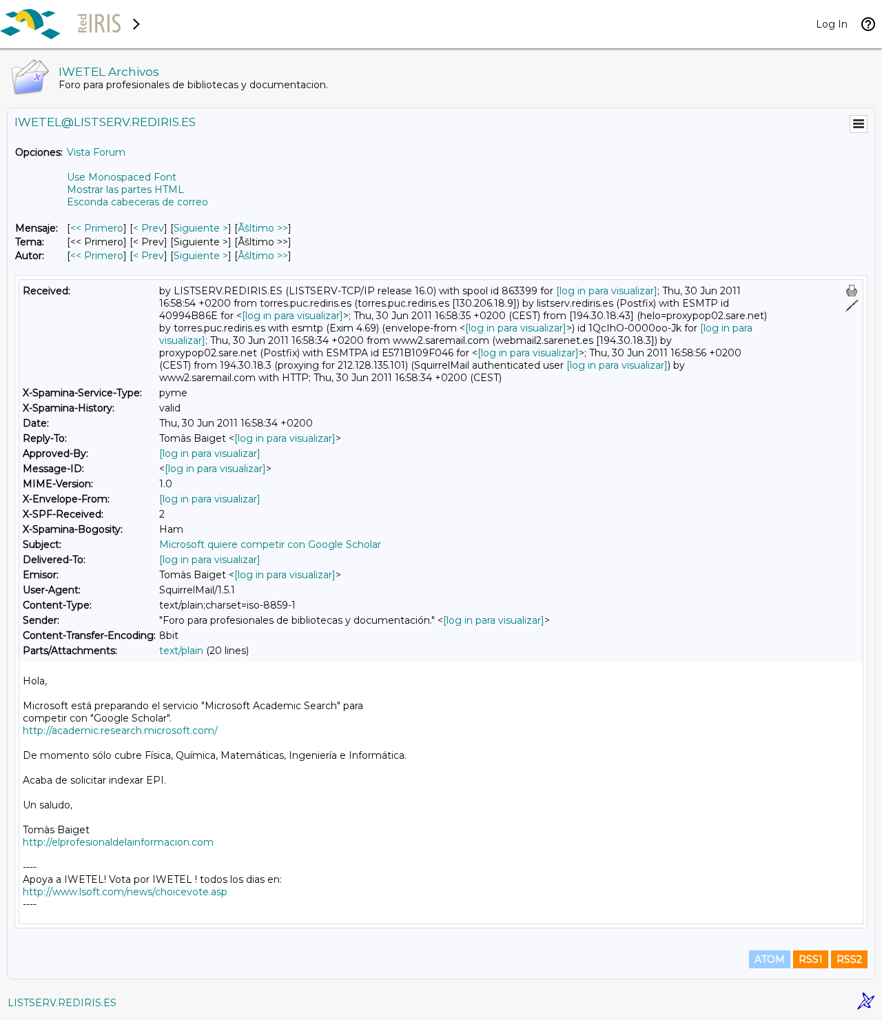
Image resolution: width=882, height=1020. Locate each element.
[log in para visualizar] (606, 291)
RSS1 (811, 959)
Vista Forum (96, 152)
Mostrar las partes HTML (125, 189)
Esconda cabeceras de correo (137, 202)
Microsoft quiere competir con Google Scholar (270, 544)
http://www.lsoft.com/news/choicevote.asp (125, 892)
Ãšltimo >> (263, 228)
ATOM (770, 959)
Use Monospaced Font (121, 177)
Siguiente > (201, 228)
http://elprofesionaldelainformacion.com (118, 842)
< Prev (148, 228)
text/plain (181, 650)
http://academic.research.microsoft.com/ (120, 730)
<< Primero (96, 228)
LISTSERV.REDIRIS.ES (62, 1003)
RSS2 (849, 959)
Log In (832, 24)
